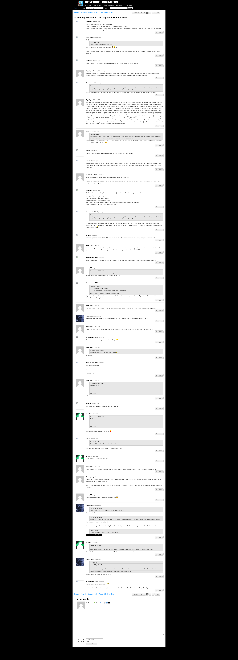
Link (97, 603)
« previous (136, 12)
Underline (91, 603)
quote (161, 32)
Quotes (105, 603)
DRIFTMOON (108, 5)
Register (76, 8)
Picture (95, 603)
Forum (76, 12)
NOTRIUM (119, 5)
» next (157, 12)
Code (107, 603)
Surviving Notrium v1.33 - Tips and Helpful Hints (97, 12)
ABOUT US (97, 5)
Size (101, 603)
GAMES (88, 5)
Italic (89, 603)
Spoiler (109, 603)
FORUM (129, 5)
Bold (87, 603)
